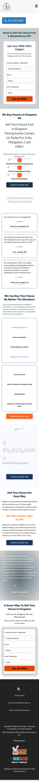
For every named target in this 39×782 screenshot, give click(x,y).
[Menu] (36, 6)
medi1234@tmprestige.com (22, 703)
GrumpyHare (12, 729)
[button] (19, 184)
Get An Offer (19, 98)
